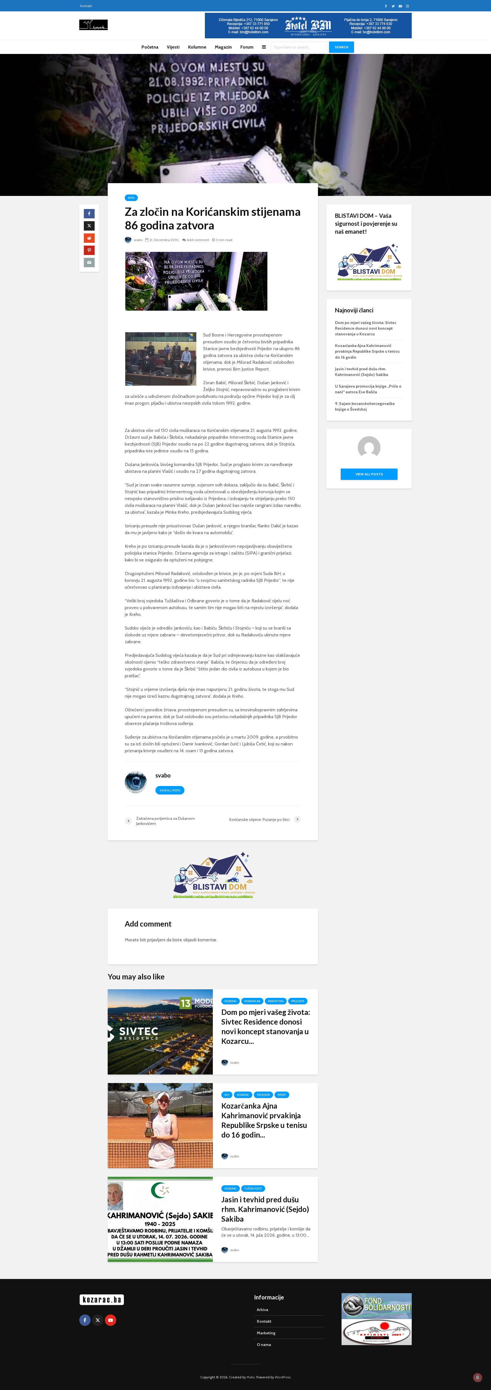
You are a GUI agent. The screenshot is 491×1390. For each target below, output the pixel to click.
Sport (282, 1095)
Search (341, 47)
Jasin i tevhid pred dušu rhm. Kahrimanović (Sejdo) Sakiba (265, 1209)
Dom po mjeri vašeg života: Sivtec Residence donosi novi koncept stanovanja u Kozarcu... (265, 1027)
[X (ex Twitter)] (97, 1320)
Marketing (276, 1001)
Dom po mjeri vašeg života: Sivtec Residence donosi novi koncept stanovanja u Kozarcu (365, 328)
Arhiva (262, 1309)
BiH (226, 1095)
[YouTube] (110, 1320)
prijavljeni (156, 939)
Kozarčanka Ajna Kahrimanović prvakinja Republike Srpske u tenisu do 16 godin (367, 351)
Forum (246, 47)
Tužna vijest (253, 1188)
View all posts (170, 790)
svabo (137, 240)
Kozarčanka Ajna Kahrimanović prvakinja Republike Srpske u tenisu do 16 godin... (264, 1120)
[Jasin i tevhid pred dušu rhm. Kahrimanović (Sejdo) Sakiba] (160, 1219)
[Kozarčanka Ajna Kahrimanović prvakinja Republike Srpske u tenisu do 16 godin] (160, 1125)
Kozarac (230, 1001)
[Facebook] (85, 1320)
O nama (264, 1344)
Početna (150, 47)
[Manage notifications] (477, 1377)
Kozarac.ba (252, 1001)
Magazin (223, 47)
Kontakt (86, 6)
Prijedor (297, 1001)
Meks (251, 1377)
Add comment (198, 240)
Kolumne (197, 47)
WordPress (283, 1377)
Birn (131, 198)
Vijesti (173, 47)
